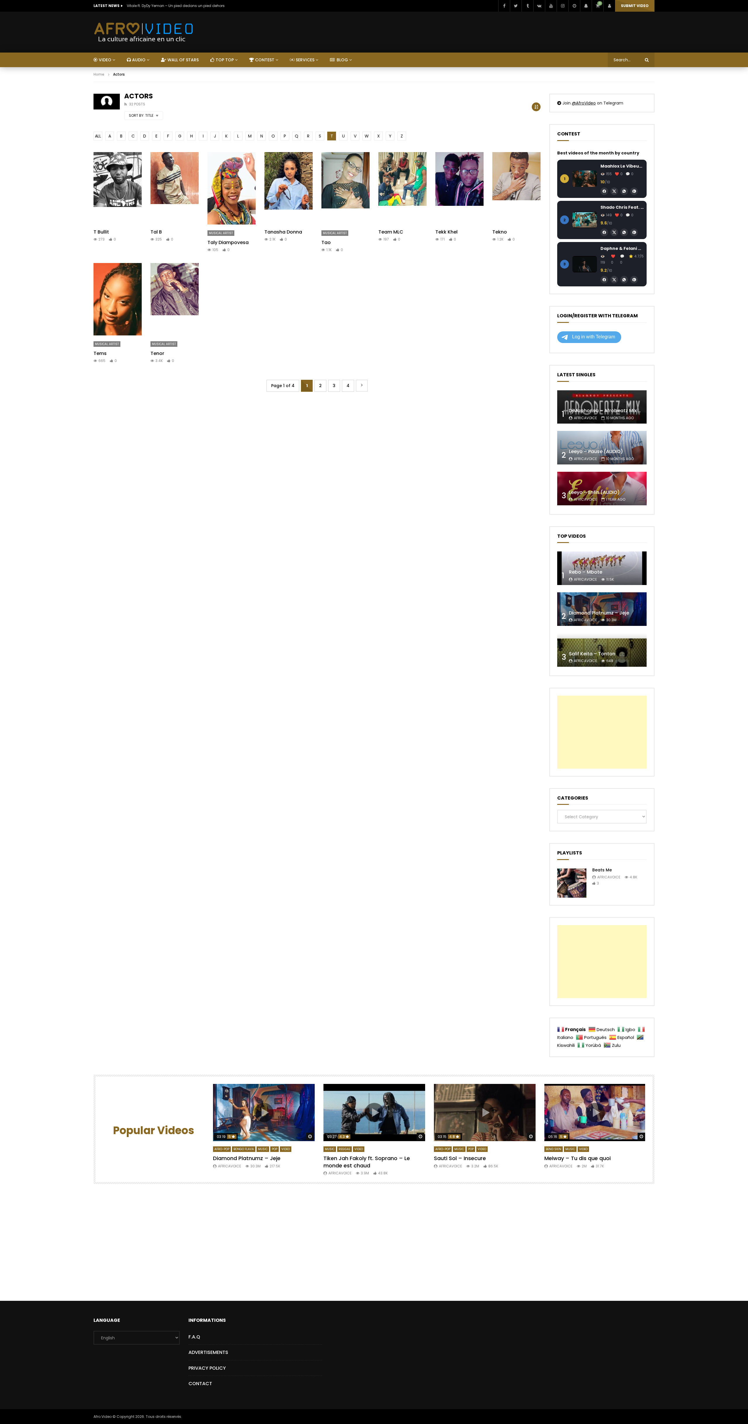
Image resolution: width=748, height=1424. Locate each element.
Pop (274, 1149)
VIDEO (104, 60)
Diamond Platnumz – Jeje (599, 613)
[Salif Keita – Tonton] (602, 650)
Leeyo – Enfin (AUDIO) (594, 492)
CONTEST (264, 60)
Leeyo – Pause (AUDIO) (596, 451)
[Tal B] (174, 188)
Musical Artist (221, 233)
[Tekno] (516, 188)
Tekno (499, 232)
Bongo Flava (243, 1149)
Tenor (157, 353)
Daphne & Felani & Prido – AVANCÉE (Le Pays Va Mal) (622, 248)
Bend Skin (553, 1149)
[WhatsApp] (624, 191)
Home (99, 74)
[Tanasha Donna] (288, 188)
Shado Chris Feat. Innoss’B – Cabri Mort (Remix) (622, 207)
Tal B (156, 232)
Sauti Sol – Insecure (460, 1158)
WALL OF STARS (182, 60)
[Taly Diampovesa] (231, 188)
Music (263, 1149)
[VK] (539, 6)
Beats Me (602, 870)
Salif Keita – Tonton (592, 653)
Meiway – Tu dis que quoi (577, 1158)
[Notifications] (586, 6)
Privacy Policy (207, 1368)
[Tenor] (174, 299)
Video (285, 1149)
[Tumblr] (527, 6)
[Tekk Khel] (459, 188)
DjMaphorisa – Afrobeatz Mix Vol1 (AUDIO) (618, 410)
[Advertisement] (602, 732)
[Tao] (345, 188)
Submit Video (635, 5)
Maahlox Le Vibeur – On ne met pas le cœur (622, 166)
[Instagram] (562, 6)
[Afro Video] (144, 32)
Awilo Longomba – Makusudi (153, 5)
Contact (200, 1383)
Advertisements (208, 1352)
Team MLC (390, 232)
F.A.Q (194, 1337)
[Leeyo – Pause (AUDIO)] (602, 447)
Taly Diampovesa (228, 242)
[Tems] (118, 299)
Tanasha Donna (283, 232)
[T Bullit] (118, 188)
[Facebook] (504, 6)
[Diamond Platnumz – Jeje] (602, 609)
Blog (341, 60)
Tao (326, 242)
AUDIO (138, 60)
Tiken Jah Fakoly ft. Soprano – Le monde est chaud (366, 1162)
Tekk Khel (446, 232)
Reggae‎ (344, 1149)
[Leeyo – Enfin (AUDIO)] (602, 488)
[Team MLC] (402, 188)
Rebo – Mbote (585, 572)
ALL (98, 136)
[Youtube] (551, 6)
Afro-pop (221, 1149)
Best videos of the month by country (598, 153)
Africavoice (585, 417)
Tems (100, 353)
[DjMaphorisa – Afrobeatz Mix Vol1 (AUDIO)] (602, 407)
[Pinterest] (634, 191)
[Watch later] (574, 6)
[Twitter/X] (614, 191)
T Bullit (101, 232)
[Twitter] (516, 6)
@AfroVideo (584, 103)
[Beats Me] (571, 883)
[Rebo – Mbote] (602, 568)
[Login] (609, 6)
